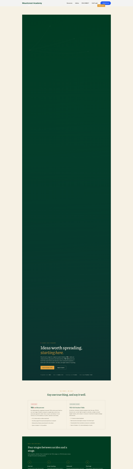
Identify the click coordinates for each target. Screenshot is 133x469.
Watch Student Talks (47, 367)
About (63, 5)
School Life (76, 5)
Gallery (70, 8)
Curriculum (69, 5)
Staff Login (102, 8)
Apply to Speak (60, 367)
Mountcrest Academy (37, 5)
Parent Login (95, 8)
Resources (64, 8)
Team (74, 8)
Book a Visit (101, 5)
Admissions (92, 5)
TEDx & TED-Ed (84, 5)
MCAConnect (87, 8)
